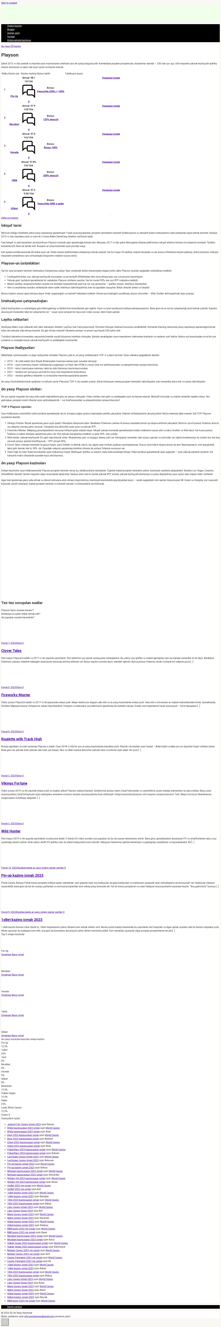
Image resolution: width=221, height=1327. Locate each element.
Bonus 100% (51, 147)
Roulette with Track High (21, 739)
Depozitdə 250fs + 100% (50, 91)
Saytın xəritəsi (14, 1306)
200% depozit (50, 175)
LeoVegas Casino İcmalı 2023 (23, 1156)
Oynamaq (107, 78)
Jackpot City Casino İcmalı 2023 (24, 1124)
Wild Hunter (11, 831)
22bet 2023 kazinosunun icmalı (23, 1142)
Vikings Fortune (14, 783)
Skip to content (9, 3)
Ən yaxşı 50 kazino (11, 46)
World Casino (53, 1128)
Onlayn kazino (14, 25)
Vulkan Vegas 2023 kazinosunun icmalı (27, 1243)
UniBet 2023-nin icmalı (19, 1185)
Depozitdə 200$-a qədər (51, 203)
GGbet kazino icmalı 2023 (20, 1221)
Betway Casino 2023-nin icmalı (23, 1250)
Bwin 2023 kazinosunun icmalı (23, 1135)
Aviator (11, 29)
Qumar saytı (13, 33)
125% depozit (50, 119)
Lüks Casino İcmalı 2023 (20, 1207)
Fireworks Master (15, 695)
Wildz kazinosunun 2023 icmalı (23, 1128)
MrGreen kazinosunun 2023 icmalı (25, 1171)
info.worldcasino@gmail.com (39, 1316)
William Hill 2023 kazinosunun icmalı (26, 1178)
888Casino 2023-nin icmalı (21, 1228)
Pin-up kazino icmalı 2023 (22, 875)
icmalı (116, 78)
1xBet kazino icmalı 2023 (21, 920)
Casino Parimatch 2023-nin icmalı (24, 1257)
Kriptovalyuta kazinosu (19, 40)
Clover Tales (11, 651)
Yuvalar (11, 36)
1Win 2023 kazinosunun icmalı (23, 1200)
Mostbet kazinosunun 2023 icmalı (25, 1236)
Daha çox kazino (9, 217)
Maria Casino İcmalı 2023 (20, 1214)
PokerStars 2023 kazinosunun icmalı (26, 1149)
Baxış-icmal (18, 954)
